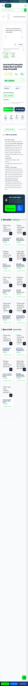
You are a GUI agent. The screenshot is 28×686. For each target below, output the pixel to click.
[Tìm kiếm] (25, 10)
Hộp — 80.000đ (8, 95)
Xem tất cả (24, 219)
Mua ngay (21, 109)
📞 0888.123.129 (10, 208)
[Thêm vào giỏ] (10, 233)
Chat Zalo (14, 683)
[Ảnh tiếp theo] (22, 36)
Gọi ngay (6, 683)
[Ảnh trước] (6, 36)
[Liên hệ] (24, 677)
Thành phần (22, 129)
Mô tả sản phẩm (10, 129)
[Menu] (2, 5)
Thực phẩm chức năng (8, 17)
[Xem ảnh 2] (13, 55)
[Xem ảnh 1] (6, 55)
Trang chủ (3, 16)
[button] (14, 36)
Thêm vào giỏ (9, 109)
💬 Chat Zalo (19, 208)
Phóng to (20, 44)
